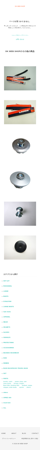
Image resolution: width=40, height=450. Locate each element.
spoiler (21, 387)
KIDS (5, 358)
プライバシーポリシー (9, 438)
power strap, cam (21, 381)
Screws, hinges (19, 383)
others (29, 387)
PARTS (5, 378)
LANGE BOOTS (8, 306)
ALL (4, 408)
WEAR (5, 322)
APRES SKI (7, 397)
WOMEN (6, 363)
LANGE (5, 291)
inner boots (7, 383)
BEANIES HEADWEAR (11, 353)
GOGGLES (6, 337)
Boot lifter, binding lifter (11, 385)
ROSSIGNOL (7, 286)
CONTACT (35, 433)
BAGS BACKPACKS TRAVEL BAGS (15, 368)
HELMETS (6, 327)
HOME (3, 433)
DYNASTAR (7, 301)
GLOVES (6, 332)
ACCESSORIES (8, 347)
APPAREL (6, 317)
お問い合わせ (20, 39)
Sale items (7, 311)
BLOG (24, 433)
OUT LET (6, 281)
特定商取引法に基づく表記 (30, 438)
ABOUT (13, 433)
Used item (7, 403)
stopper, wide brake (10, 387)
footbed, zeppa (27, 385)
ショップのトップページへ (20, 35)
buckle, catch (7, 381)
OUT (4, 373)
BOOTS (5, 296)
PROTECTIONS (8, 342)
